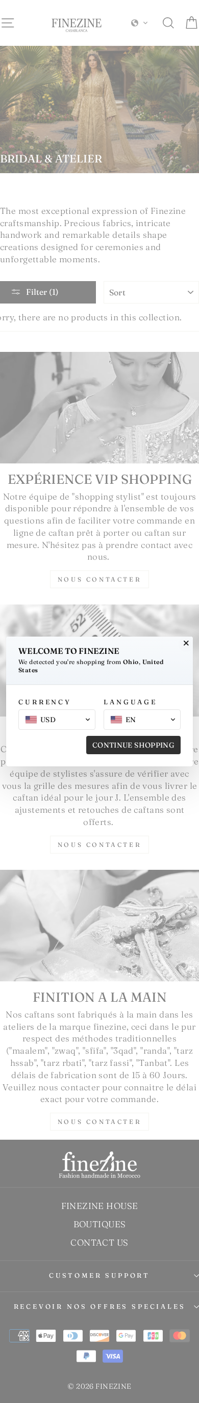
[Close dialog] (186, 643)
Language (130, 702)
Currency (44, 702)
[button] (56, 719)
